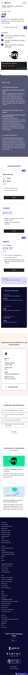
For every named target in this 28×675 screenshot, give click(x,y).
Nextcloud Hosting (5, 532)
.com (4, 65)
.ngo (13, 65)
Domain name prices (19, 6)
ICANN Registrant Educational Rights (9, 601)
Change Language (14, 668)
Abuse (2, 593)
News (2, 625)
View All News (14, 450)
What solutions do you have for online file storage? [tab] (14, 424)
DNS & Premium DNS (6, 542)
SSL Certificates (5, 540)
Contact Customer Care (6, 566)
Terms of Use (4, 595)
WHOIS (2, 560)
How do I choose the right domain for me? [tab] (14, 415)
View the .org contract (10, 378)
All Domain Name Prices (6, 526)
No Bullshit (3, 623)
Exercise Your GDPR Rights (7, 609)
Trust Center (4, 621)
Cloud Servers (4, 585)
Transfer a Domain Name (7, 579)
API (2, 558)
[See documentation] (8, 294)
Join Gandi (3, 627)
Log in (24, 2)
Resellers (3, 550)
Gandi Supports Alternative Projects (9, 619)
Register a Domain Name (7, 577)
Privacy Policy (4, 607)
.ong (8, 65)
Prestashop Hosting (5, 534)
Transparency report (6, 611)
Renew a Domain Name (6, 581)
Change (24, 281)
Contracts (3, 597)
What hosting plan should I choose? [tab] (14, 410)
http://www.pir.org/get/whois (12, 374)
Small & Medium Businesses (7, 552)
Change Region (13, 666)
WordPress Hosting (5, 530)
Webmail (3, 556)
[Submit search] (25, 27)
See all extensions (21, 68)
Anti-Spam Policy (5, 605)
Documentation (4, 570)
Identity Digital (8, 364)
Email (2, 538)
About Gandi (4, 617)
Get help (14, 431)
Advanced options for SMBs (7, 554)
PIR (5, 360)
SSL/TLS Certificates (6, 587)
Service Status (4, 568)
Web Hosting (4, 528)
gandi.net (4, 6)
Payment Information (6, 603)
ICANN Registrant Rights (6, 599)
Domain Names (10, 6)
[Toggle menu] (2, 2)
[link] (7, 654)
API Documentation (5, 572)
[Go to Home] (8, 3)
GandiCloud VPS (5, 536)
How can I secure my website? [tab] (13, 420)
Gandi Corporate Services (7, 548)
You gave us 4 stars (14, 656)
